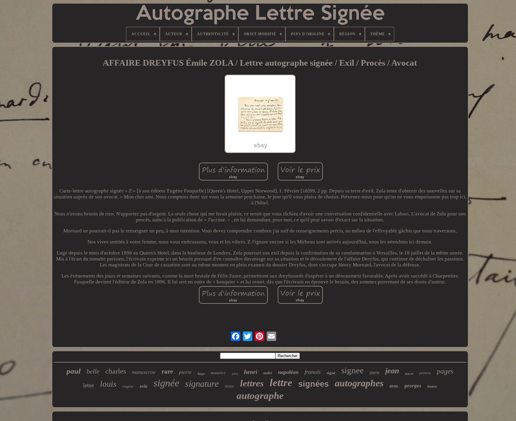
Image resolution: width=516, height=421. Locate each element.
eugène (128, 386)
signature (202, 383)
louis (108, 383)
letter (88, 385)
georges (412, 385)
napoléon (288, 372)
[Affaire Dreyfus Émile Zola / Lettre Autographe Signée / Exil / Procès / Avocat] (260, 114)
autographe (260, 395)
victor (229, 386)
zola (144, 386)
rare (167, 371)
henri (250, 371)
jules (235, 373)
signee (352, 370)
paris (374, 372)
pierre (185, 372)
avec (393, 385)
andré (267, 373)
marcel (409, 373)
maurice (218, 372)
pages (445, 371)
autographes (359, 383)
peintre (425, 373)
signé (331, 373)
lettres (252, 383)
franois (313, 372)
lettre (281, 382)
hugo (201, 373)
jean (392, 370)
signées (313, 384)
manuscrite (144, 372)
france (432, 386)
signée (166, 382)
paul (74, 371)
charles (115, 371)
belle (93, 371)
